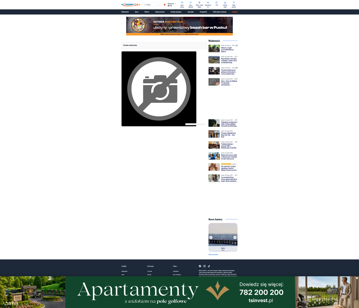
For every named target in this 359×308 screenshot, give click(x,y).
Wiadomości (125, 12)
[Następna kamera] (235, 237)
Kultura (147, 12)
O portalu (149, 271)
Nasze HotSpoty (177, 275)
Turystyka (191, 12)
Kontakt (234, 12)
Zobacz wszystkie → (213, 254)
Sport (136, 12)
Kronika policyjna (176, 12)
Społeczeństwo (160, 12)
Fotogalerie (203, 12)
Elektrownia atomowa (219, 12)
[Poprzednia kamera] (211, 237)
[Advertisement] (222, 103)
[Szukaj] (158, 5)
